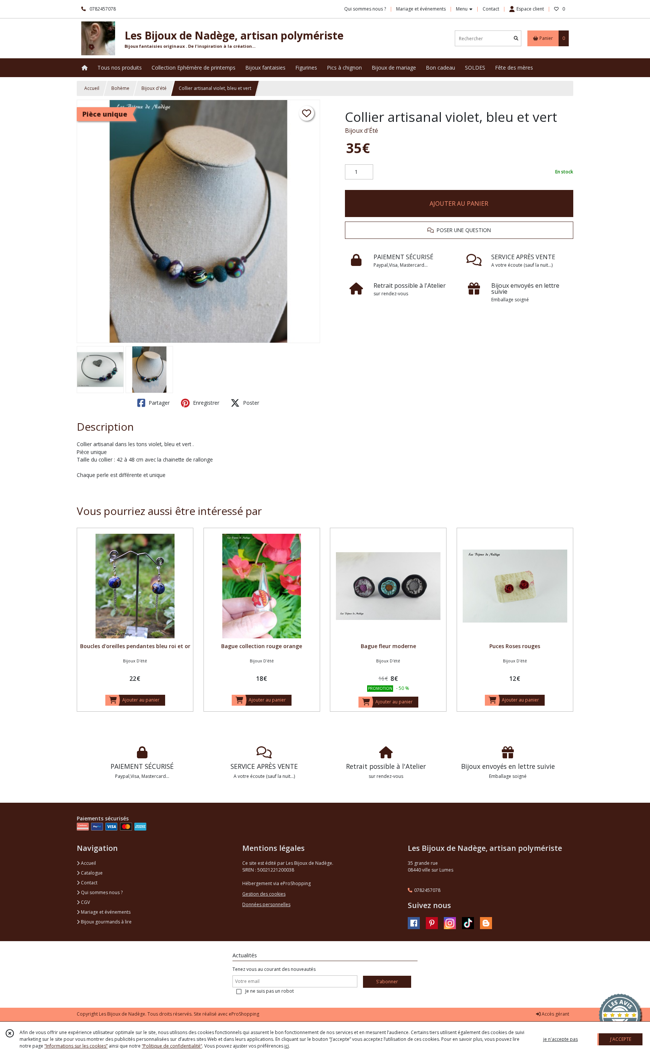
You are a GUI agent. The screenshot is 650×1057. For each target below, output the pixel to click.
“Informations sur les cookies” (76, 1046)
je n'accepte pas (560, 1039)
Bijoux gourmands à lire (106, 922)
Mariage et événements (105, 912)
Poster (250, 402)
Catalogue (91, 873)
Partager (158, 402)
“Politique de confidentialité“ (172, 1046)
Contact (491, 9)
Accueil (91, 88)
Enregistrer (205, 402)
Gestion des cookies (264, 894)
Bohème (120, 88)
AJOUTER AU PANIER (459, 203)
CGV (85, 902)
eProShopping (244, 1014)
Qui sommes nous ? (101, 892)
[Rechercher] (516, 38)
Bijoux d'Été (361, 130)
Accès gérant (555, 1014)
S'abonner (387, 981)
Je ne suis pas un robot (269, 991)
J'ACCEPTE (620, 1039)
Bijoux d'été (154, 88)
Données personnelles (266, 904)
